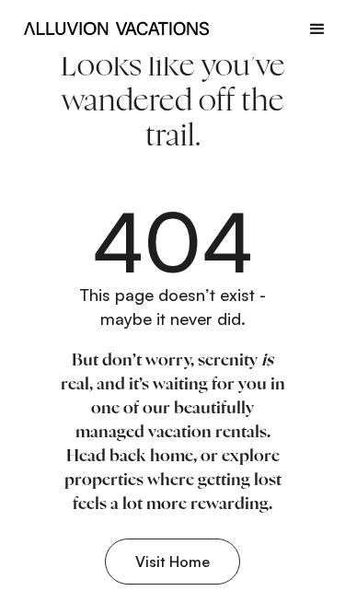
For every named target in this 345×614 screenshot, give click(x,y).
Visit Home (172, 561)
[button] (317, 28)
